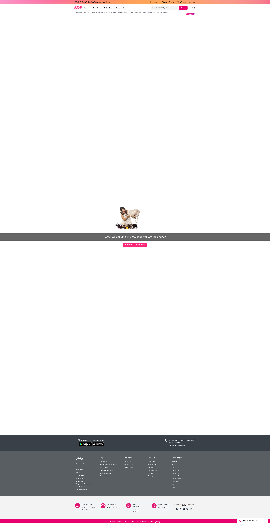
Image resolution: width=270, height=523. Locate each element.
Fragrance (175, 481)
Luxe (173, 487)
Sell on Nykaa (104, 476)
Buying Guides (128, 467)
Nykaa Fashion (109, 8)
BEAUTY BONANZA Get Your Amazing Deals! (93, 2)
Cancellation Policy (143, 522)
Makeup (174, 461)
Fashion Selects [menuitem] (162, 12)
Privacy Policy (155, 522)
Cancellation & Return (106, 470)
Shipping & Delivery (106, 473)
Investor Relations (81, 487)
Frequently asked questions (108, 464)
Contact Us (103, 461)
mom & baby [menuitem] (122, 12)
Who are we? (80, 464)
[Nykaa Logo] (78, 7)
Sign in (183, 8)
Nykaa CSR (79, 478)
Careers (78, 467)
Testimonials (80, 475)
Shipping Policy (129, 522)
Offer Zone (151, 461)
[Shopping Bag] (193, 7)
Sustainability (80, 481)
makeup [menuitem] (79, 12)
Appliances (175, 473)
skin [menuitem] (84, 12)
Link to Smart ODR (81, 489)
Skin (173, 464)
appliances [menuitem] (96, 12)
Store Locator (104, 467)
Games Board (128, 464)
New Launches (152, 464)
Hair (173, 467)
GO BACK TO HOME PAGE (135, 245)
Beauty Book (128, 461)
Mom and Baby (176, 476)
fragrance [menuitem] (151, 12)
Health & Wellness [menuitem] (134, 12)
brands (96, 8)
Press (78, 472)
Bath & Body (176, 470)
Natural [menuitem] (114, 12)
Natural (174, 484)
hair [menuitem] (89, 12)
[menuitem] (190, 14)
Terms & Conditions (116, 522)
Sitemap (150, 476)
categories (88, 8)
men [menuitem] (144, 12)
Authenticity (79, 469)
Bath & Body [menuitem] (105, 12)
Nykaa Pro (151, 473)
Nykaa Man (151, 467)
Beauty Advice (121, 8)
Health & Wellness (177, 479)
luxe (101, 8)
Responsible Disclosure (83, 484)
